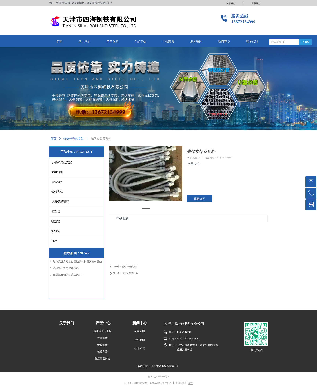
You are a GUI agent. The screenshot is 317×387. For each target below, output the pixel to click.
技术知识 (139, 348)
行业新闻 (139, 340)
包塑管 (55, 211)
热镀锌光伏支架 (73, 138)
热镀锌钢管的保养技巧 (66, 268)
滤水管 (55, 231)
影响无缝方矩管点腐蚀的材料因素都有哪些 (77, 261)
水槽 (54, 241)
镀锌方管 (57, 191)
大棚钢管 (57, 172)
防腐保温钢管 (60, 201)
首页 (53, 138)
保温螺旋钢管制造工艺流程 (68, 274)
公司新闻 (139, 331)
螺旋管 (55, 221)
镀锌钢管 (57, 182)
